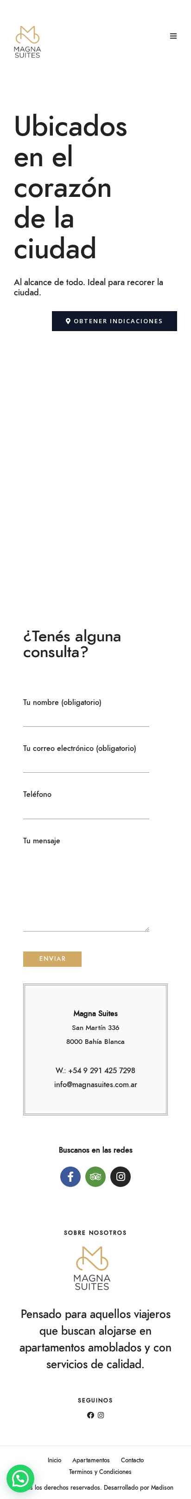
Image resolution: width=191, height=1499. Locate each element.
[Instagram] (101, 1415)
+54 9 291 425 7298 (101, 1071)
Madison (162, 1488)
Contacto (132, 1461)
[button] (114, 321)
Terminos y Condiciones (100, 1472)
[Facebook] (90, 1415)
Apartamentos (91, 1461)
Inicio (54, 1461)
